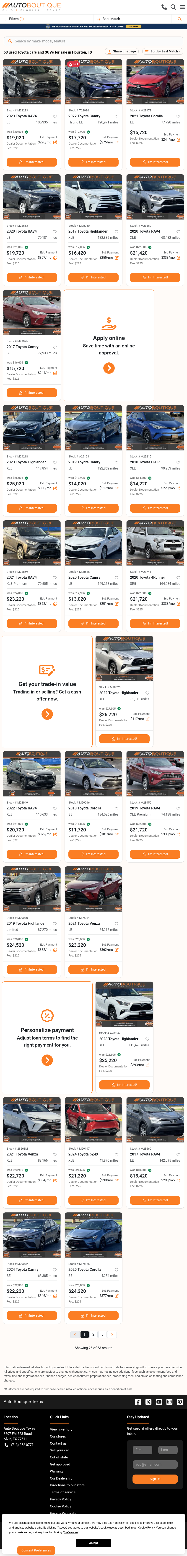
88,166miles (47, 1160)
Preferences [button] (71, 1532)
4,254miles (110, 1276)
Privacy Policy (60, 1499)
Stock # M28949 (17, 802)
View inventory (61, 1429)
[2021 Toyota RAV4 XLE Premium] (32, 543)
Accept (93, 1543)
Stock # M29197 (79, 1148)
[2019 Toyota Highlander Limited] (32, 889)
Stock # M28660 (140, 1148)
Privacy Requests (63, 1513)
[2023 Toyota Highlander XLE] (32, 427)
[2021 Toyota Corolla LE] (155, 81)
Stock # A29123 (78, 456)
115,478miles (139, 1045)
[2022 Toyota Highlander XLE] (124, 658)
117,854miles (46, 468)
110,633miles (46, 814)
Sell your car (59, 1450)
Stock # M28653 (17, 225)
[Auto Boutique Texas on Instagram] (167, 1401)
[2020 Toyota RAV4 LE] (32, 197)
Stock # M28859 (140, 225)
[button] (164, 7)
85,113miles (140, 699)
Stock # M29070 (17, 917)
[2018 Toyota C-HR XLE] (155, 427)
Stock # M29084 (79, 917)
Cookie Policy (60, 1506)
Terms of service (62, 1492)
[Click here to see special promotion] (93, 26)
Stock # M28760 (79, 225)
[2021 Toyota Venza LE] (93, 889)
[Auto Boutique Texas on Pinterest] (178, 1401)
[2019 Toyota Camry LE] (93, 427)
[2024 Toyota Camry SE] (32, 1235)
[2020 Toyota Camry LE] (93, 543)
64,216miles (109, 930)
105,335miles (46, 122)
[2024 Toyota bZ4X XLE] (93, 1120)
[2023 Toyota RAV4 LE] (32, 81)
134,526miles (108, 814)
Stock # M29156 (79, 1264)
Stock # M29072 (17, 1264)
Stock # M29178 (140, 110)
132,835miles (108, 238)
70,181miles (47, 238)
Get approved (60, 1464)
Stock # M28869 (17, 571)
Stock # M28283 (17, 110)
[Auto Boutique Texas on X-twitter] (146, 1401)
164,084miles (169, 584)
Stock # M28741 (140, 571)
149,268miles (108, 584)
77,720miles (170, 122)
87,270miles (47, 930)
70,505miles (47, 584)
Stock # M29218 (17, 456)
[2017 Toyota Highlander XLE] (93, 197)
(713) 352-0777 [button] (22, 1445)
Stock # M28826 (109, 687)
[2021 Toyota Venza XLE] (32, 1120)
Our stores (58, 1436)
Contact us (58, 1443)
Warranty (56, 1471)
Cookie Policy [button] (146, 1527)
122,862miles (108, 468)
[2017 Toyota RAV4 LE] (155, 1120)
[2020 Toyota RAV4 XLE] (155, 197)
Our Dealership (61, 1478)
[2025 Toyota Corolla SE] (93, 1235)
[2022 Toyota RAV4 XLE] (32, 773)
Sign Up (155, 1479)
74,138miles (170, 814)
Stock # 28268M (17, 1148)
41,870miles (109, 1160)
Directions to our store (67, 1485)
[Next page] (112, 1334)
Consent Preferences (36, 1550)
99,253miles (170, 468)
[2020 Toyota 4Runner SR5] (155, 543)
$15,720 (139, 132)
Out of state (59, 1457)
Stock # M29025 (17, 341)
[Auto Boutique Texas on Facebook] (136, 1401)
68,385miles (47, 1276)
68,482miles (170, 238)
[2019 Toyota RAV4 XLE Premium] (155, 773)
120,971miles (108, 122)
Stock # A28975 (109, 1033)
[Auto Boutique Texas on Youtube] (157, 1401)
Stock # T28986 (78, 110)
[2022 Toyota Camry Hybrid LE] (93, 81)
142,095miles (169, 1160)
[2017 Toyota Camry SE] (32, 312)
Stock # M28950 (140, 802)
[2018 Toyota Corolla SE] (93, 773)
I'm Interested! (34, 162)
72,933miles (47, 353)
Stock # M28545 (79, 571)
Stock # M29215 (140, 456)
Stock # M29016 (79, 802)
